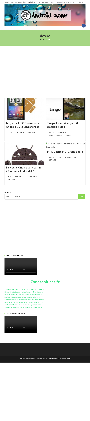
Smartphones (70, 2)
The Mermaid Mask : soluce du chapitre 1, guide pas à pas (22, 305)
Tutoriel (19, 132)
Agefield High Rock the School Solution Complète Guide (22, 297)
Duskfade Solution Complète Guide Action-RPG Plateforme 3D (24, 299)
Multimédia (62, 132)
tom (9, 177)
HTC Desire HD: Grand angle (65, 151)
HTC (59, 157)
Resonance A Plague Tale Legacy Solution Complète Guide (23, 294)
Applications (31, 2)
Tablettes (80, 2)
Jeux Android (22, 2)
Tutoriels (41, 2)
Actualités (14, 2)
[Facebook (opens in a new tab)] (84, 26)
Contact (21, 358)
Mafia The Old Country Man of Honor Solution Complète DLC (23, 302)
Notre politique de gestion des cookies (60, 358)
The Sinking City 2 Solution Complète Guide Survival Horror (23, 307)
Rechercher (8, 192)
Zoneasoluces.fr (30, 358)
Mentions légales (42, 358)
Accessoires (61, 2)
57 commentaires (55, 135)
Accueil (7, 2)
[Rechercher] (82, 197)
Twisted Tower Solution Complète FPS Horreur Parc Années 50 (24, 289)
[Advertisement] (45, 69)
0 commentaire (32, 177)
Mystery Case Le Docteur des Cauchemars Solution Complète (23, 292)
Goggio (10, 132)
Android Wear (49, 2)
